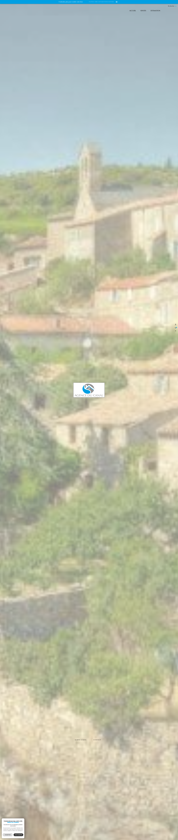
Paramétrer (8, 834)
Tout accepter (18, 834)
